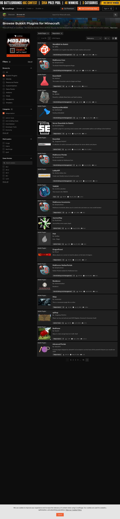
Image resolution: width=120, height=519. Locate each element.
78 (83, 360)
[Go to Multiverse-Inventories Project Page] (77, 207)
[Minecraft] (4, 15)
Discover (11, 14)
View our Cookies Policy (74, 510)
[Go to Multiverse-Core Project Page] (77, 65)
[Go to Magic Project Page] (77, 97)
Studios (38, 8)
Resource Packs (12, 82)
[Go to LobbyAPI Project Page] (77, 175)
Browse (19, 8)
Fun (54, 196)
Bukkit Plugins (11, 76)
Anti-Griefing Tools (12, 121)
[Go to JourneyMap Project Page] (77, 223)
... (80, 360)
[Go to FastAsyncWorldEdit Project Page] (77, 112)
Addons (9, 92)
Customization (11, 86)
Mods (8, 96)
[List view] (116, 38)
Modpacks (10, 99)
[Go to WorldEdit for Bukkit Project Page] (77, 49)
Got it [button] (60, 514)
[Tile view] (113, 38)
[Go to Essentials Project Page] (77, 144)
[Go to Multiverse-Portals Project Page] (77, 160)
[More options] (116, 9)
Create (29, 8)
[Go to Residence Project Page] (77, 286)
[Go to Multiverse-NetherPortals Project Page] (77, 270)
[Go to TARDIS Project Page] (77, 191)
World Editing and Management (62, 54)
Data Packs (10, 89)
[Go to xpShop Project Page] (77, 317)
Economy (9, 130)
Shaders (9, 103)
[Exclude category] (31, 113)
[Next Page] (49, 38)
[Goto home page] (8, 9)
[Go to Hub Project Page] (77, 239)
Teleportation (10, 113)
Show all (5, 133)
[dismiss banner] (117, 3)
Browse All (21, 14)
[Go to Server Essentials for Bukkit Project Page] (77, 128)
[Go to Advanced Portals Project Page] (77, 349)
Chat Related (10, 124)
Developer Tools (11, 127)
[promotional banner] (60, 3)
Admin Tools (10, 118)
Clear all (30, 62)
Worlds (8, 79)
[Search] (115, 15)
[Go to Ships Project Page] (77, 302)
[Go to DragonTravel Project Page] (77, 254)
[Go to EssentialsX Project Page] (77, 81)
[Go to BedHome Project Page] (77, 333)
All (7, 72)
